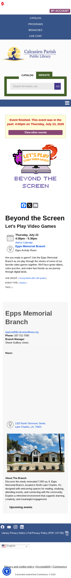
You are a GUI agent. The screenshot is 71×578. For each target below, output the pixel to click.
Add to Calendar (24, 242)
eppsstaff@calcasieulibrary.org (21, 332)
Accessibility (43, 566)
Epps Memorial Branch (30, 246)
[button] (67, 103)
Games (22, 283)
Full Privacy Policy (38, 533)
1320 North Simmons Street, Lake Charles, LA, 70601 (30, 425)
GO (58, 86)
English (10, 545)
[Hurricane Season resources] (2, 3)
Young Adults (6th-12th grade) (32, 278)
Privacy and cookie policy (19, 566)
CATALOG (27, 75)
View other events (35, 132)
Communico (60, 566)
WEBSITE (44, 75)
